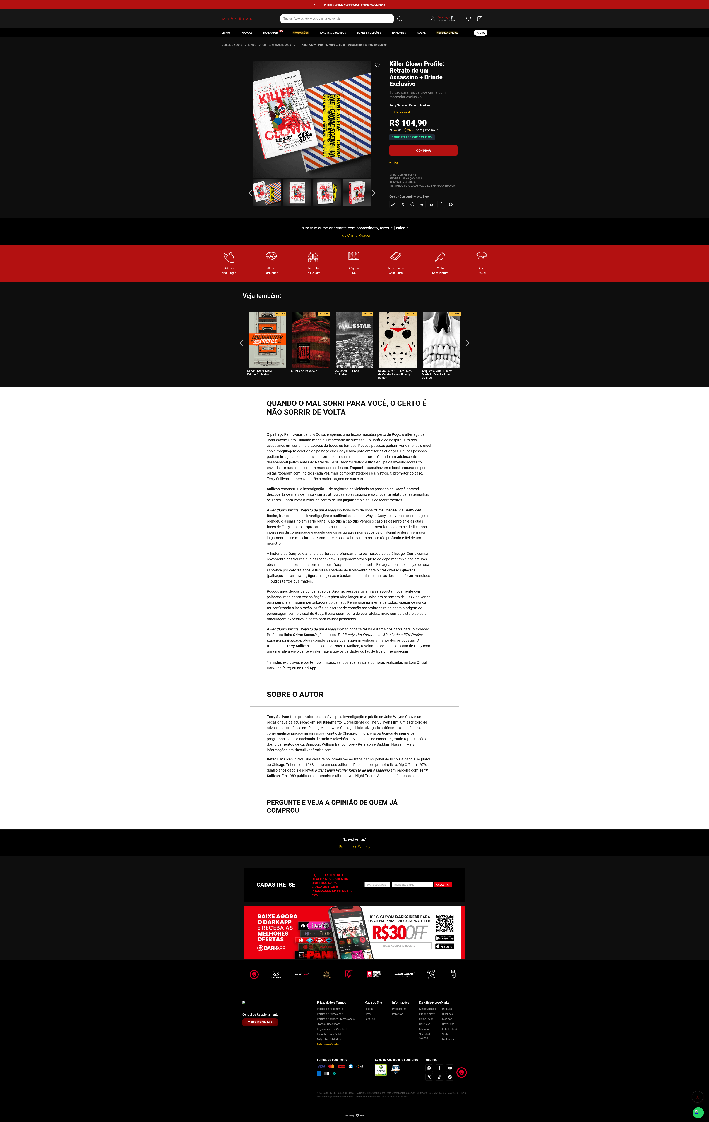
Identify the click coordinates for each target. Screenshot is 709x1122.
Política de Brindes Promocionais (335, 1019)
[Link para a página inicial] (233, 45)
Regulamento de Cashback (332, 1029)
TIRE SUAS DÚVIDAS (260, 1022)
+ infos (393, 162)
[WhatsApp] (698, 1112)
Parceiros (397, 1014)
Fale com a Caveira (328, 1044)
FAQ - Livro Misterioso (329, 1039)
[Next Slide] (394, 4)
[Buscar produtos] (399, 18)
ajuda (481, 32)
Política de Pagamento (330, 1008)
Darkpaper (448, 1039)
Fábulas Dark (449, 1029)
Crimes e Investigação (276, 45)
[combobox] (341, 18)
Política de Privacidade (330, 1014)
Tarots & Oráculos (333, 32)
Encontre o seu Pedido (329, 1034)
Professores (399, 1008)
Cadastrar (443, 885)
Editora (368, 1008)
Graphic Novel (427, 1014)
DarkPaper (270, 32)
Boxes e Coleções (369, 32)
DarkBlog (369, 1019)
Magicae (447, 1019)
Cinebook (447, 1014)
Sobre (421, 32)
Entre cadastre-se (449, 20)
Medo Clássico (427, 1008)
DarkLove (424, 1024)
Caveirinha (448, 1024)
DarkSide (447, 1008)
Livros (226, 32)
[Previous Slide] (314, 4)
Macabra (424, 1029)
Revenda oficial (447, 32)
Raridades (399, 32)
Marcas (247, 32)
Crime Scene (426, 1019)
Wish (445, 1034)
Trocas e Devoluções (328, 1024)
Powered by (349, 1116)
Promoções (301, 32)
